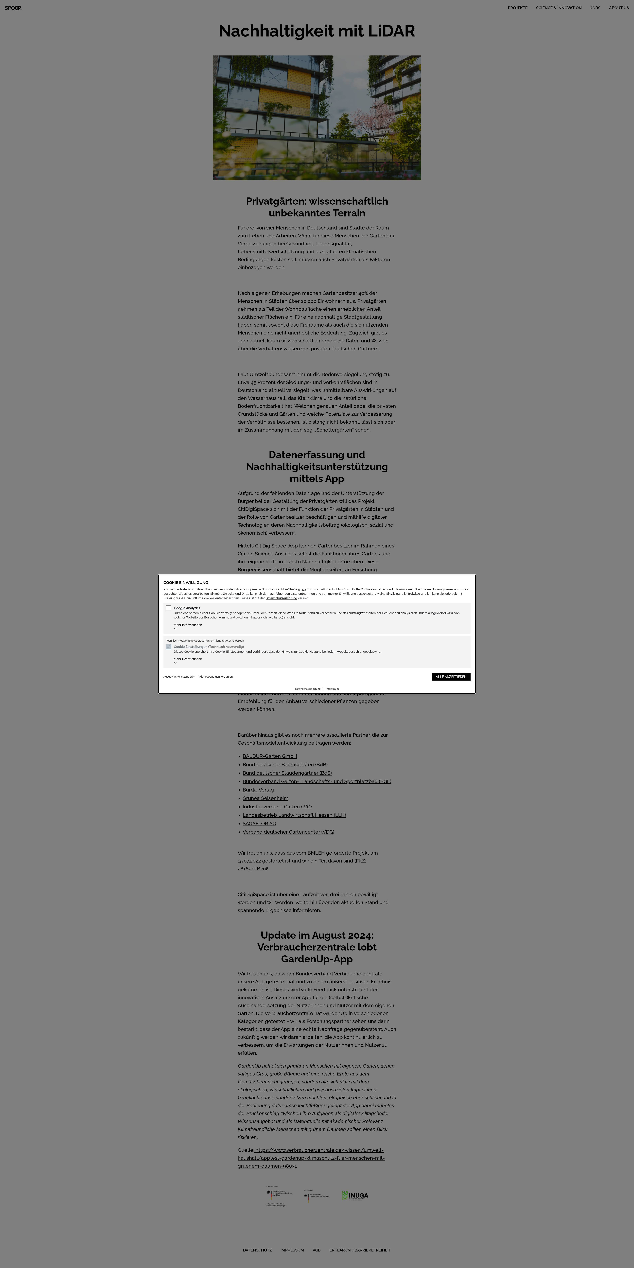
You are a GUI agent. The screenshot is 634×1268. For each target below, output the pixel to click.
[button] (320, 626)
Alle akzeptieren (451, 677)
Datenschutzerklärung (281, 598)
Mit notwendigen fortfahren (216, 676)
